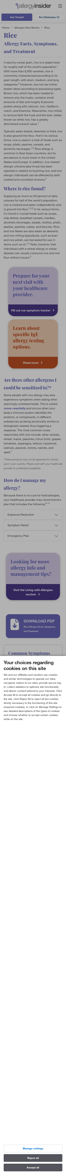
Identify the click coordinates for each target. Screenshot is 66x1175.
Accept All (33, 1167)
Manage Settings (33, 1148)
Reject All (33, 1158)
